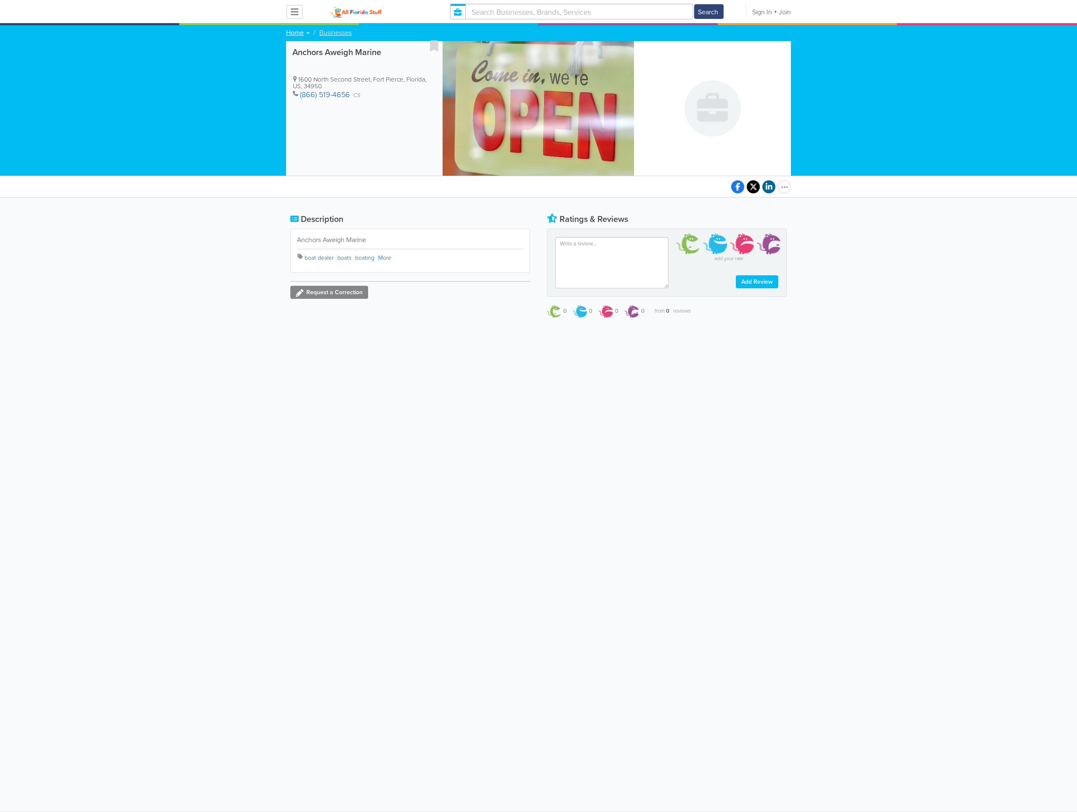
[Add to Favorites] (434, 45)
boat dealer (319, 257)
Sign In (762, 11)
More (384, 257)
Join (785, 11)
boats (344, 257)
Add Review (757, 281)
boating (364, 257)
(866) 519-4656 (325, 94)
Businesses (335, 32)
